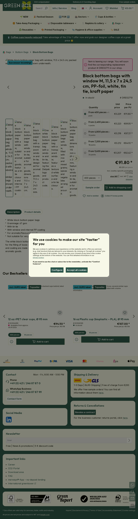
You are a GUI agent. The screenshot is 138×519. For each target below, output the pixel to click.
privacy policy (38, 257)
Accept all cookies (77, 270)
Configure (57, 270)
